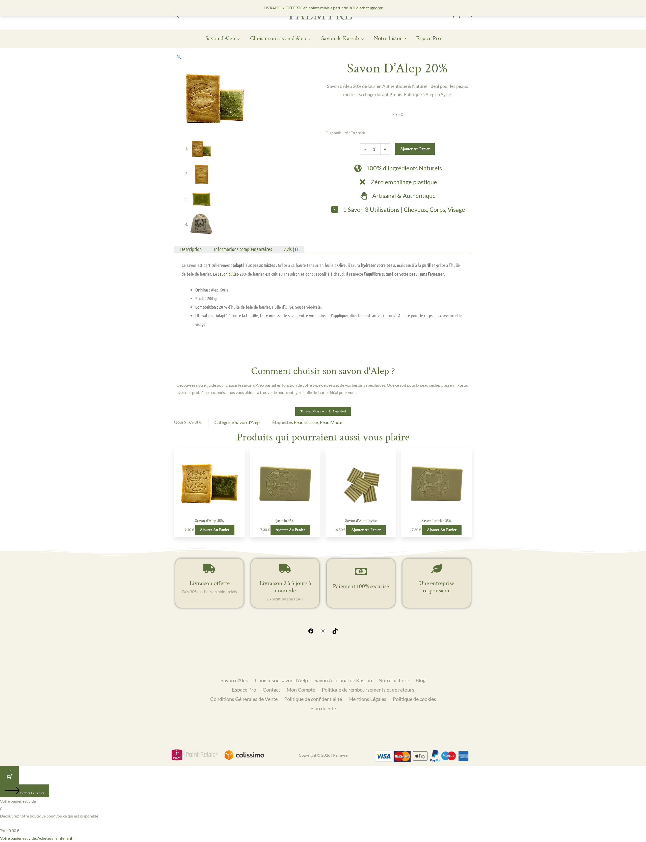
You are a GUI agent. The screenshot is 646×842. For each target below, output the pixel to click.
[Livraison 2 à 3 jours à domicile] (285, 568)
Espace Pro (428, 38)
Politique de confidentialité (313, 699)
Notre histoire (390, 38)
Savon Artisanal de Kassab (343, 680)
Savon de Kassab (340, 38)
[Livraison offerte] (209, 568)
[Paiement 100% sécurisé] (361, 571)
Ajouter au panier (415, 149)
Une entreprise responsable (436, 586)
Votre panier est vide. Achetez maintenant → (38, 838)
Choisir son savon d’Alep (278, 38)
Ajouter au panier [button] (214, 530)
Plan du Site (323, 708)
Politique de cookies (414, 699)
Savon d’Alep (220, 38)
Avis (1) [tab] (291, 249)
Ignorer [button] (376, 7)
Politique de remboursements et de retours (368, 690)
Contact (271, 690)
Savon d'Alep (247, 422)
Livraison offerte (210, 583)
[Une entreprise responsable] (436, 568)
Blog (420, 680)
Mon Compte (301, 690)
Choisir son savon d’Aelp (281, 680)
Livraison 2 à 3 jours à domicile (285, 586)
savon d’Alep (228, 274)
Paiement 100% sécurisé (361, 586)
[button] (179, 56)
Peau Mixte (331, 422)
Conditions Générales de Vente (244, 699)
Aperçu (209, 510)
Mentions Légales (367, 699)
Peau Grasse (306, 422)
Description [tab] (191, 249)
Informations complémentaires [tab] (243, 249)
